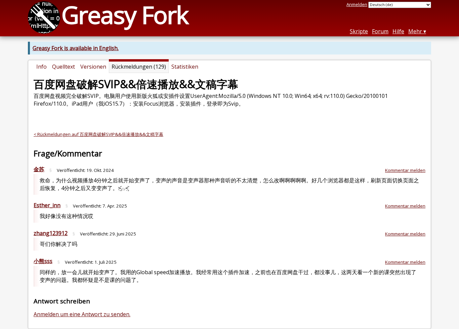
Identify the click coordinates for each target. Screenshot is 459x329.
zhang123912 (51, 233)
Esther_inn (47, 205)
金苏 (39, 169)
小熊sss (43, 261)
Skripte (359, 31)
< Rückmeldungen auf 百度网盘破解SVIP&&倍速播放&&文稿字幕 (98, 134)
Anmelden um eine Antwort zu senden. (82, 314)
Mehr (415, 31)
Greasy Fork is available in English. (76, 48)
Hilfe (398, 31)
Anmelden (356, 4)
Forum (380, 31)
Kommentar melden (405, 170)
